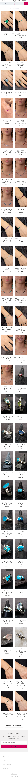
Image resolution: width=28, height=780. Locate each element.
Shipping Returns (6, 756)
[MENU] (1, 3)
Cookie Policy (5, 768)
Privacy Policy (6, 760)
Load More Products (14, 725)
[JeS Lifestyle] (14, 3)
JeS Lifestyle (15, 776)
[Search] (22, 3)
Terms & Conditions (7, 764)
